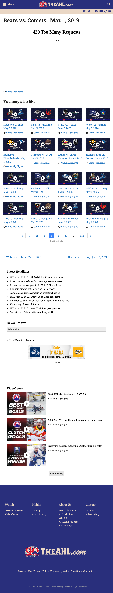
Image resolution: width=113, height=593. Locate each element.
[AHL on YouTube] (101, 11)
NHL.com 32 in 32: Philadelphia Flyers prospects (36, 277)
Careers (90, 510)
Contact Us (89, 571)
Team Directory (67, 510)
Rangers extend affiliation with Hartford (32, 288)
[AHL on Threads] (96, 11)
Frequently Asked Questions (66, 571)
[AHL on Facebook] (93, 11)
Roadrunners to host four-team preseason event (37, 281)
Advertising (92, 514)
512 (82, 235)
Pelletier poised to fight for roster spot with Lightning (39, 300)
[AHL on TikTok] (105, 11)
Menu (11, 4)
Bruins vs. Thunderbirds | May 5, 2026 (14, 158)
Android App (39, 514)
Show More (56, 473)
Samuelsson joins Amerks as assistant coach (35, 292)
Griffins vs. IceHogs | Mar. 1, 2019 (87, 257)
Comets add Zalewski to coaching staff (31, 312)
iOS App (36, 510)
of (56, 362)
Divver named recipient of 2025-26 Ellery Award (36, 285)
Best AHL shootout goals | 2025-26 (67, 394)
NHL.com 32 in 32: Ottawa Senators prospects (35, 296)
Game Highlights (14, 91)
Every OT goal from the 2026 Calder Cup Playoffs (75, 445)
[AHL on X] (89, 11)
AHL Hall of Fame (68, 521)
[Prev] (33, 362)
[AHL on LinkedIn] (109, 11)
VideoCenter (12, 514)
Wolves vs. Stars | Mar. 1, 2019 (23, 257)
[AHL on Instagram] (84, 11)
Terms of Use (25, 571)
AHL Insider (65, 525)
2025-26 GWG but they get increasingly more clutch (76, 419)
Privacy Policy (41, 571)
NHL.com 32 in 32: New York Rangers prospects (36, 308)
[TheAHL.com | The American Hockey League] (56, 4)
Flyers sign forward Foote (24, 304)
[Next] (80, 362)
